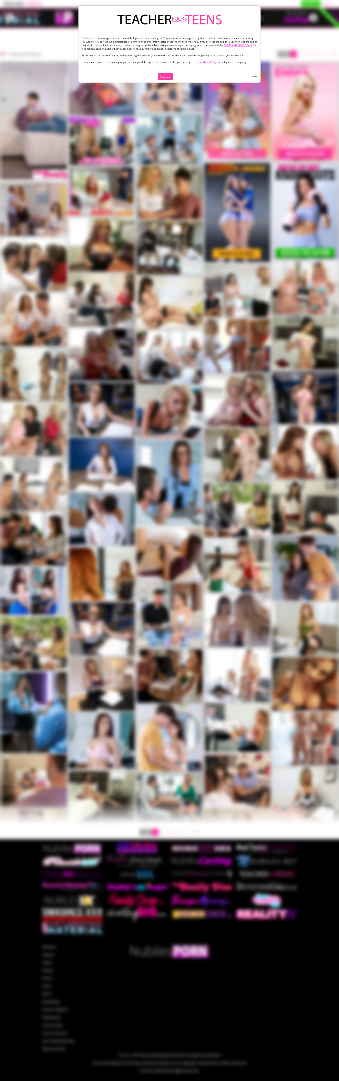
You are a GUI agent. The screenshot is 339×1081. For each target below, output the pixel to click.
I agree (165, 76)
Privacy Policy (209, 62)
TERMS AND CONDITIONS (238, 45)
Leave (254, 76)
